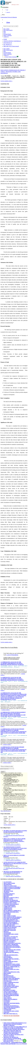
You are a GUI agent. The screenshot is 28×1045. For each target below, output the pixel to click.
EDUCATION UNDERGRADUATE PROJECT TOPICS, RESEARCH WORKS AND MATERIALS (13, 71)
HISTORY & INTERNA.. (9, 940)
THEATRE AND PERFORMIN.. (11, 1003)
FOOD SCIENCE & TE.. (9, 929)
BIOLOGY (6, 896)
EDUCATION (7, 914)
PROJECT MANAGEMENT (10, 979)
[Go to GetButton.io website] (24, 1043)
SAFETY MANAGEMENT (10, 991)
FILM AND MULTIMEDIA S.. (11, 923)
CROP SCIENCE (7, 909)
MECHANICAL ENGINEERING (11, 965)
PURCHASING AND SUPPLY (11, 986)
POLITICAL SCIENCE (9, 977)
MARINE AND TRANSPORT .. (11, 959)
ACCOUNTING (7, 882)
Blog (4, 31)
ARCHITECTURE (8, 891)
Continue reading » (5, 709)
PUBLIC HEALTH (8, 983)
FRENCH (5, 931)
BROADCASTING (8, 899)
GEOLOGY (6, 935)
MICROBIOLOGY (8, 968)
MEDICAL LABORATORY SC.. (11, 966)
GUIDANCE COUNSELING (10, 936)
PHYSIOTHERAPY (8, 975)
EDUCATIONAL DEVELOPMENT (12, 917)
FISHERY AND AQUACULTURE (12, 926)
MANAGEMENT (7, 957)
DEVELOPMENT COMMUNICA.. (12, 910)
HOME (5, 39)
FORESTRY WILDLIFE (9, 930)
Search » (3, 771)
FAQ (7, 9)
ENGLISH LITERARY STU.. (10, 919)
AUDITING (6, 892)
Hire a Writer (6, 28)
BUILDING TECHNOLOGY (10, 900)
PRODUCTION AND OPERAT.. (11, 978)
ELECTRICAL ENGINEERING (11, 918)
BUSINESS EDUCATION (10, 902)
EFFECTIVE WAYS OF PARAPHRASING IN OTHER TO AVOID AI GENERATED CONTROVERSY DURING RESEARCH (15, 1028)
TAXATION (6, 1002)
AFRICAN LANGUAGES (10, 885)
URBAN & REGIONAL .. (9, 1008)
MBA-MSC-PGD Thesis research (11, 46)
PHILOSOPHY (7, 973)
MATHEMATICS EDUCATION (11, 964)
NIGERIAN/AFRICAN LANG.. (11, 969)
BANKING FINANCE (9, 893)
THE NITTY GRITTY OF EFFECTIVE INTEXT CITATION (13, 1035)
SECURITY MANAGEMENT (11, 994)
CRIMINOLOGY (7, 908)
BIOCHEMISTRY (8, 895)
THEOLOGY (6, 1004)
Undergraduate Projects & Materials (9, 17)
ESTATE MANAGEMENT (10, 922)
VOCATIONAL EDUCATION (11, 1011)
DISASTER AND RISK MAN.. (11, 912)
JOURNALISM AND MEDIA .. (11, 952)
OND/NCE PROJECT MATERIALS (12, 41)
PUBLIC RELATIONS (9, 985)
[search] (17, 26)
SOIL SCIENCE (7, 998)
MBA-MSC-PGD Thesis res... (10, 1013)
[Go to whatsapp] (24, 1041)
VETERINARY (7, 1009)
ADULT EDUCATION (9, 883)
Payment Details (7, 34)
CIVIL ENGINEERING (9, 905)
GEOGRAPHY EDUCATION (10, 934)
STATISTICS (6, 1000)
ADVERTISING (7, 884)
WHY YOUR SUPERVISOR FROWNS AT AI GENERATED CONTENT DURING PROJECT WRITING (14, 1024)
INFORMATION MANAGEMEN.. (12, 947)
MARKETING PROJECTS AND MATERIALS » (13, 860)
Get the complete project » (6, 81)
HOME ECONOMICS (9, 942)
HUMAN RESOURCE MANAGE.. (12, 943)
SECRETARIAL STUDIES (10, 992)
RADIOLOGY (7, 989)
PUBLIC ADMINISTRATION (11, 982)
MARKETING (7, 960)
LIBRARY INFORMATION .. (10, 955)
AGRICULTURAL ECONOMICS (12, 887)
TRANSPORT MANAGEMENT (11, 1007)
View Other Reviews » (6, 810)
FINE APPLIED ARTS (9, 925)
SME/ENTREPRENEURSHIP (11, 995)
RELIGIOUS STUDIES (9, 990)
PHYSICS (5, 974)
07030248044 (5, 7)
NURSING (6, 970)
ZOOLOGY (6, 1012)
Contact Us (8, 12)
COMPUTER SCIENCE (9, 906)
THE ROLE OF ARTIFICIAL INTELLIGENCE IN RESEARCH (12, 1038)
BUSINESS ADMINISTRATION (11, 901)
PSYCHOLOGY (7, 981)
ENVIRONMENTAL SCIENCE (11, 921)
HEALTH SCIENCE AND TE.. (11, 939)
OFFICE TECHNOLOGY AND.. (11, 972)
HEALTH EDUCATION (9, 938)
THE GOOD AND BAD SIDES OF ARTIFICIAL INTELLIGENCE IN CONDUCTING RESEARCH (12, 1032)
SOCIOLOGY (6, 996)
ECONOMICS (7, 913)
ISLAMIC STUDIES (8, 951)
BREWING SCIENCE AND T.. (11, 897)
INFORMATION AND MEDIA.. (11, 945)
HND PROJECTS (7, 42)
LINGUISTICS (7, 956)
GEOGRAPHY (7, 932)
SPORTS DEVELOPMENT (10, 999)
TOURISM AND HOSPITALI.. (11, 1005)
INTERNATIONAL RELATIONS (11, 949)
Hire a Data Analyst (7, 30)
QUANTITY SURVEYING (10, 987)
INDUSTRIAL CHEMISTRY (10, 944)
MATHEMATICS (7, 962)
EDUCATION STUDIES (9, 915)
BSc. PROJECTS (7, 44)
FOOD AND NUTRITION (10, 927)
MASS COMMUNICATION (10, 961)
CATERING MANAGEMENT (11, 904)
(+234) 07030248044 (12, 655)
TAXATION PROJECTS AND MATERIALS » (13, 853)
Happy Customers (7, 35)
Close (8, 22)
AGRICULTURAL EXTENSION (11, 888)
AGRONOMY (7, 889)
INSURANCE (6, 948)
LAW (4, 953)
